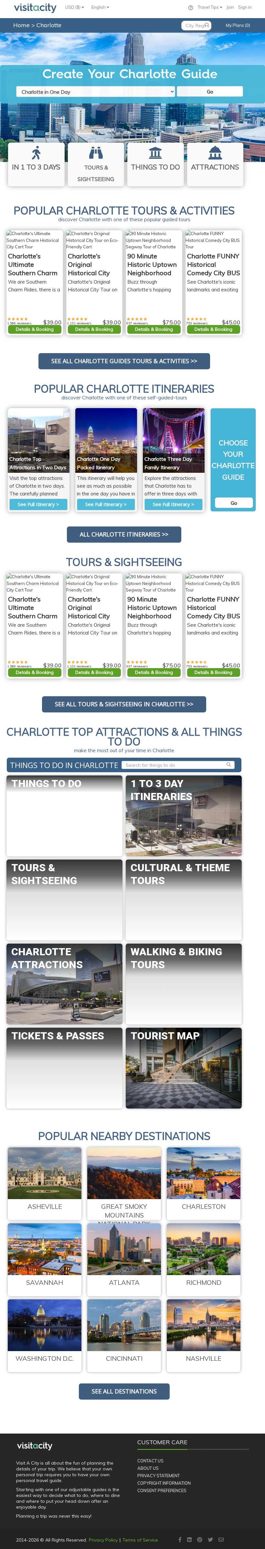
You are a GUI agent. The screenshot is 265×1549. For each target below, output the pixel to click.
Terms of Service (140, 1540)
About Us (148, 1468)
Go (210, 91)
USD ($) (73, 7)
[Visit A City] (34, 1446)
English (99, 7)
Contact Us (150, 1460)
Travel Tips (209, 7)
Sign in (245, 7)
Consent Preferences (161, 1490)
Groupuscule (52, 412)
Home (21, 25)
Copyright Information (164, 1483)
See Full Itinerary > (38, 504)
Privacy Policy (103, 1540)
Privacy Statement (158, 1475)
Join (230, 7)
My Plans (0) (238, 25)
